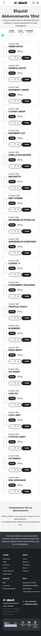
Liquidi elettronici (8, 571)
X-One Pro (6, 565)
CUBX (4, 562)
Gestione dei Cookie (29, 582)
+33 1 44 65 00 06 (30, 601)
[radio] (12, 51)
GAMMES (6, 555)
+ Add (26, 58)
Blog (4, 582)
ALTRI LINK (6, 578)
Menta (25, 568)
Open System (7, 574)
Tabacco (25, 571)
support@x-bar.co (31, 604)
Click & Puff (6, 559)
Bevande (25, 562)
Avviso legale (27, 588)
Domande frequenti (9, 588)
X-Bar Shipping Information (31, 591)
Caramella (26, 565)
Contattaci (6, 585)
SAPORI (25, 555)
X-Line (5, 568)
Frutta (25, 559)
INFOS (25, 578)
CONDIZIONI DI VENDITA (30, 585)
